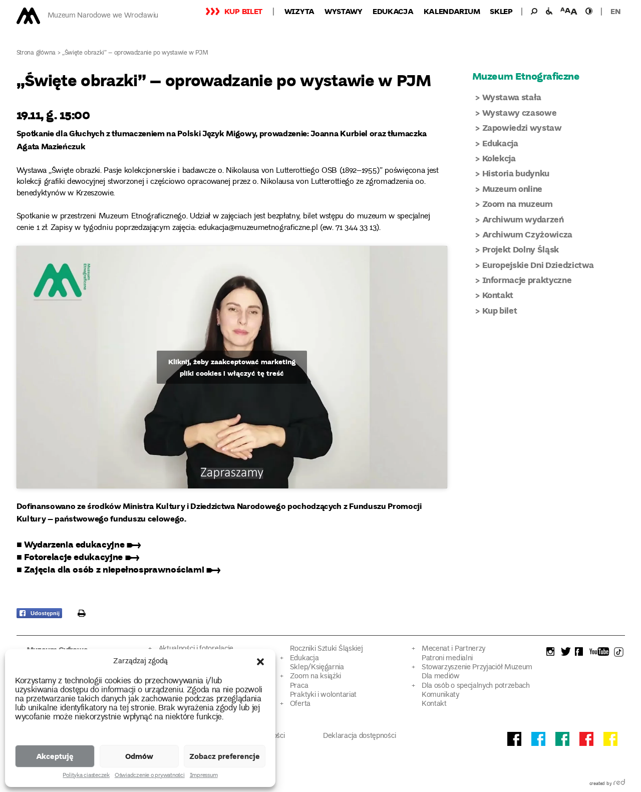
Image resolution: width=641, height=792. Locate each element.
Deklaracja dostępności (359, 736)
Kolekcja (499, 158)
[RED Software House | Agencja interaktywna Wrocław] (619, 784)
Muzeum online (512, 188)
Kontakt (498, 295)
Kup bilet (243, 11)
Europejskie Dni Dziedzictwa (538, 264)
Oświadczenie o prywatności (150, 775)
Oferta (300, 704)
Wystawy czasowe (519, 112)
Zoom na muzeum (517, 203)
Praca (299, 686)
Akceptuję (55, 755)
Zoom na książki (315, 676)
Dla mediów (441, 676)
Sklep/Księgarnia (317, 667)
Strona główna (36, 53)
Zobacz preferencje (224, 755)
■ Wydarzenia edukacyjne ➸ (79, 544)
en (615, 11)
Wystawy (344, 11)
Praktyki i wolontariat (323, 695)
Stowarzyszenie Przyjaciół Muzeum (477, 667)
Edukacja (393, 11)
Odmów (139, 755)
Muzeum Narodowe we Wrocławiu (103, 16)
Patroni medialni (447, 658)
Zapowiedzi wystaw (522, 127)
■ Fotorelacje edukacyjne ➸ (78, 556)
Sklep (501, 11)
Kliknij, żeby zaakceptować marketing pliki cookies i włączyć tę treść (231, 367)
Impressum (204, 775)
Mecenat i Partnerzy (453, 649)
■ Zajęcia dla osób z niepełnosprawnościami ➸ (118, 569)
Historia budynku (516, 173)
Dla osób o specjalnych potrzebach (476, 686)
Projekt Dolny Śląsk (520, 249)
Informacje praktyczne (527, 280)
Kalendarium (452, 11)
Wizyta (299, 11)
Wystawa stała (512, 97)
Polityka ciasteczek (86, 775)
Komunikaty (440, 695)
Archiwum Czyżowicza (527, 234)
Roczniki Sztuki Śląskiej (326, 649)
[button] (260, 662)
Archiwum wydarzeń (523, 219)
